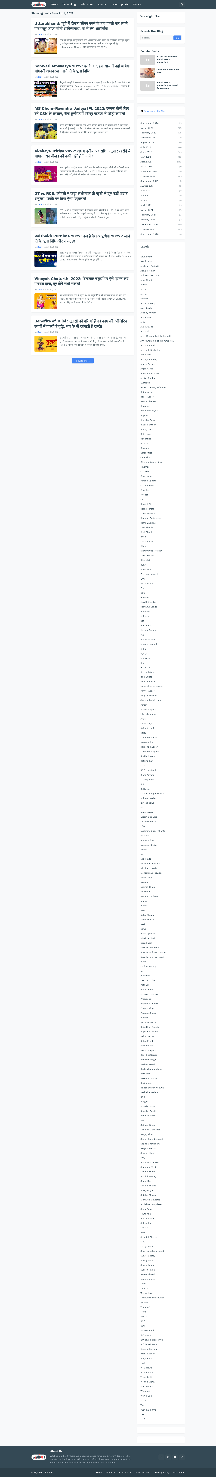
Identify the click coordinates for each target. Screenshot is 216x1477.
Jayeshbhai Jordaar (151, 700)
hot (142, 620)
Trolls (143, 1311)
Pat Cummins (147, 980)
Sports (144, 1227)
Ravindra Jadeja (149, 1092)
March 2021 (161, 210)
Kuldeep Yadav (148, 798)
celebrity (145, 457)
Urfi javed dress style (151, 1339)
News (143, 929)
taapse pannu (147, 1279)
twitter (144, 1316)
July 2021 (161, 190)
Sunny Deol (146, 1260)
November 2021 (161, 171)
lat (141, 807)
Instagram (145, 658)
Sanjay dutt (146, 1134)
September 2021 (161, 181)
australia (145, 382)
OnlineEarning (148, 966)
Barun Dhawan (148, 401)
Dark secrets (147, 508)
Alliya (143, 322)
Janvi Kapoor (147, 691)
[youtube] (175, 1457)
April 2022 (161, 161)
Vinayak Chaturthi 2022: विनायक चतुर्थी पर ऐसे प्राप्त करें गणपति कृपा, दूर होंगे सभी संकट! (81, 281)
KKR (142, 784)
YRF (142, 1414)
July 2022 (161, 147)
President (145, 999)
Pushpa (144, 1017)
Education (145, 569)
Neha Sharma (147, 919)
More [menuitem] (136, 4)
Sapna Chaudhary (150, 1143)
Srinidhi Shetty (148, 1237)
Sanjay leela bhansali (151, 1139)
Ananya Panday (148, 359)
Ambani (144, 331)
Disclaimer (179, 1472)
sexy (142, 1157)
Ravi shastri (146, 1083)
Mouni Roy (146, 877)
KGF (142, 765)
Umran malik (147, 1330)
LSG (142, 826)
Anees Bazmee (148, 364)
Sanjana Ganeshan (150, 1129)
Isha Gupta (146, 676)
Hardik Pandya (148, 602)
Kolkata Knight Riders (152, 793)
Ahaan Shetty (147, 303)
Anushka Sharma (149, 373)
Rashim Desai (147, 1064)
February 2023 (161, 132)
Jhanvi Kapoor (148, 709)
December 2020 (161, 224)
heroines (145, 611)
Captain (144, 448)
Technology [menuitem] (69, 4)
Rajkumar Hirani (149, 1031)
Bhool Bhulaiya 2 (149, 410)
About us (110, 1472)
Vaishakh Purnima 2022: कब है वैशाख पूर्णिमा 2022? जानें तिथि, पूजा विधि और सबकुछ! (82, 239)
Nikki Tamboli (147, 938)
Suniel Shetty (147, 1255)
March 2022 (161, 166)
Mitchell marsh (148, 868)
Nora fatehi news (149, 947)
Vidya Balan (146, 1358)
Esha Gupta (146, 583)
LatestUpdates (148, 821)
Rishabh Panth (148, 1111)
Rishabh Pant (147, 1106)
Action (143, 284)
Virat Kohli (146, 1377)
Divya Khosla (147, 555)
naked (143, 905)
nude (143, 961)
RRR (142, 1120)
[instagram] (182, 1457)
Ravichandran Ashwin (152, 1087)
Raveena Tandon (149, 1078)
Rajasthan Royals (149, 1027)
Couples (144, 490)
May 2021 (161, 200)
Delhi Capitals (148, 523)
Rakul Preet (146, 1041)
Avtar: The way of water (153, 387)
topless (144, 1302)
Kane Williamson (149, 737)
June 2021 (161, 195)
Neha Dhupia (147, 915)
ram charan (146, 1045)
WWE (143, 1400)
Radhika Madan (148, 1022)
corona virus (147, 485)
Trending (145, 1307)
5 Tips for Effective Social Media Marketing (167, 59)
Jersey (143, 705)
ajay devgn (146, 308)
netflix (143, 924)
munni (143, 901)
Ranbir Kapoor (148, 1050)
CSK (142, 499)
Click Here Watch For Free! (168, 71)
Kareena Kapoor (149, 747)
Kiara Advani (147, 775)
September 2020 (161, 234)
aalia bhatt (146, 256)
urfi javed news (148, 1344)
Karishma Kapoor (149, 751)
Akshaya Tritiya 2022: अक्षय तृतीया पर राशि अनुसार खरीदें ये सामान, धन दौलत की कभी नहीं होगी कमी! (82, 154)
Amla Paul (145, 354)
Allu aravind (146, 326)
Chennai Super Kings (151, 462)
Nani (142, 910)
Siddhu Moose (148, 1195)
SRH (142, 1232)
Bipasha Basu (147, 420)
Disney (144, 546)
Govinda (144, 597)
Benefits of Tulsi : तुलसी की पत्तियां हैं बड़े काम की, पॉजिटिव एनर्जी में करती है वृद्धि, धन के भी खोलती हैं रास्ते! (80, 324)
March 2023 (161, 128)
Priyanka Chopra (149, 1003)
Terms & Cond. (143, 1472)
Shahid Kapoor (148, 1171)
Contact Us (125, 1472)
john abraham (148, 714)
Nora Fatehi (146, 943)
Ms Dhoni (145, 891)
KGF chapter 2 (148, 770)
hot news (145, 625)
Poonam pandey (149, 994)
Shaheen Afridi (148, 1167)
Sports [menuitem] (102, 4)
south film (145, 1213)
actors (143, 294)
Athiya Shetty (147, 378)
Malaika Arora (147, 835)
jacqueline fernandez (152, 686)
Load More (83, 361)
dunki (143, 564)
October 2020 (161, 229)
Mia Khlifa (145, 859)
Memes (144, 849)
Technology (146, 1293)
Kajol (143, 732)
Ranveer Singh (148, 1059)
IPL (142, 663)
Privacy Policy (162, 1472)
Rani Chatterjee (148, 1055)
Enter (143, 579)
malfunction (147, 840)
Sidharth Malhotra (150, 1199)
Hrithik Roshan (148, 630)
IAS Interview (147, 639)
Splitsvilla (145, 1223)
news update (147, 933)
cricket (144, 494)
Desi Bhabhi (146, 527)
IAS (142, 635)
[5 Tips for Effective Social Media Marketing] (147, 60)
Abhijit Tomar (147, 270)
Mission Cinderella (150, 863)
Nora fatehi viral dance (153, 952)
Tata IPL (144, 1288)
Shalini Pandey (148, 1176)
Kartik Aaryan (147, 756)
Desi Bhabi (146, 532)
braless (144, 443)
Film (142, 588)
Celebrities (146, 452)
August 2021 (161, 186)
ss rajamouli (147, 1246)
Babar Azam (146, 392)
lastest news (147, 803)
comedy (144, 471)
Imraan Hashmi (148, 644)
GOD (142, 593)
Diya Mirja (145, 560)
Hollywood (145, 616)
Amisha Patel (147, 345)
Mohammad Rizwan (151, 873)
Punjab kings (147, 1008)
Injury (143, 653)
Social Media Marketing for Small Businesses (168, 85)
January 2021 (161, 219)
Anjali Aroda (146, 368)
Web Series (146, 1386)
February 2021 (161, 214)
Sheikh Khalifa (148, 1185)
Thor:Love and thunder (152, 1297)
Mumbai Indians (149, 896)
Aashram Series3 (149, 266)
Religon (144, 1101)
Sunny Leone (147, 1265)
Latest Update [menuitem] (119, 4)
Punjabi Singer (148, 1013)
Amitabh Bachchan (150, 350)
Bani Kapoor (147, 396)
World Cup (146, 1395)
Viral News (146, 1367)
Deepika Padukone (150, 518)
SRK (142, 1241)
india (143, 649)
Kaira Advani (147, 728)
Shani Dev (145, 1181)
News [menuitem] (54, 4)
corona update (148, 480)
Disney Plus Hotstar (151, 550)
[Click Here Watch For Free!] (147, 73)
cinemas (144, 467)
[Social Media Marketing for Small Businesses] (147, 86)
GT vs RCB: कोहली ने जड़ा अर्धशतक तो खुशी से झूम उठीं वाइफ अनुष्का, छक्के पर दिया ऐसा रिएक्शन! (80, 196)
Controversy (146, 476)
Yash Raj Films (148, 1410)
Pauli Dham (146, 989)
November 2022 (161, 137)
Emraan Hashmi (149, 574)
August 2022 (161, 142)
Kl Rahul (144, 789)
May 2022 (161, 157)
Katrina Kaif (146, 761)
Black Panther (148, 424)
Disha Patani (147, 541)
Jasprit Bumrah (148, 695)
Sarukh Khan (147, 1153)
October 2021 (161, 176)
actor (143, 289)
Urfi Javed (145, 1335)
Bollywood (145, 434)
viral (142, 1363)
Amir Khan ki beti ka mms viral (157, 340)
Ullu (142, 1325)
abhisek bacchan (149, 275)
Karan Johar (147, 742)
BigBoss (144, 415)
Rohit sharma (147, 1115)
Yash (142, 1405)
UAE (142, 1321)
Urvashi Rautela (148, 1349)
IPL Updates (147, 672)
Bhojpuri (145, 406)
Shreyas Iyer (147, 1190)
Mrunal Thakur (148, 887)
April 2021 (161, 205)
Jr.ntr (143, 719)
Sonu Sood (146, 1209)
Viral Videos (146, 1372)
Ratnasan (145, 1073)
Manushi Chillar (148, 845)
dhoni (143, 536)
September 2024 (161, 123)
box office (145, 438)
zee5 (142, 1419)
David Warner (147, 513)
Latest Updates (148, 817)
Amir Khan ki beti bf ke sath (155, 336)
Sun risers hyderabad (152, 1251)
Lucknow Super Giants (152, 831)
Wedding (145, 1391)
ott (141, 971)
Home (99, 1472)
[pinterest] (168, 1457)
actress (144, 298)
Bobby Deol (146, 429)
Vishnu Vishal (147, 1381)
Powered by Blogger (154, 111)
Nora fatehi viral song (152, 957)
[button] (182, 4)
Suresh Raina (147, 1269)
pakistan (145, 975)
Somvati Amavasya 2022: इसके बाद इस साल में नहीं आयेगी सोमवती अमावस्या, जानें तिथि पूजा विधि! (82, 69)
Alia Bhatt (145, 317)
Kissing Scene (147, 779)
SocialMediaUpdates (151, 1204)
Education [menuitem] (87, 4)
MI (141, 854)
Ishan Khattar (147, 681)
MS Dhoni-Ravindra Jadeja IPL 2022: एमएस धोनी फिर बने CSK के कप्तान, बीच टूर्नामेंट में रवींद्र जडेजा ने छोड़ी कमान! (81, 111)
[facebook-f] (161, 1457)
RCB (142, 1097)
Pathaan (144, 985)
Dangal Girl (146, 504)
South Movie (147, 1218)
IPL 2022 (145, 667)
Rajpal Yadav (147, 1036)
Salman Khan (147, 1125)
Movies (144, 882)
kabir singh (146, 723)
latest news (146, 812)
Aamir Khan (146, 261)
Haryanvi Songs (148, 606)
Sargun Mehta (148, 1148)
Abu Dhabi (146, 280)
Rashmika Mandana (151, 1069)
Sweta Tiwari (147, 1274)
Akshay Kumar (148, 312)
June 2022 (161, 152)
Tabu (143, 1283)
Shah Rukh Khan (149, 1162)
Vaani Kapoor (147, 1353)
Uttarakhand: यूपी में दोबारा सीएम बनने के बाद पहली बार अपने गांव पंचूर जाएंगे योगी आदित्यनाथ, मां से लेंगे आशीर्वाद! (81, 26)
